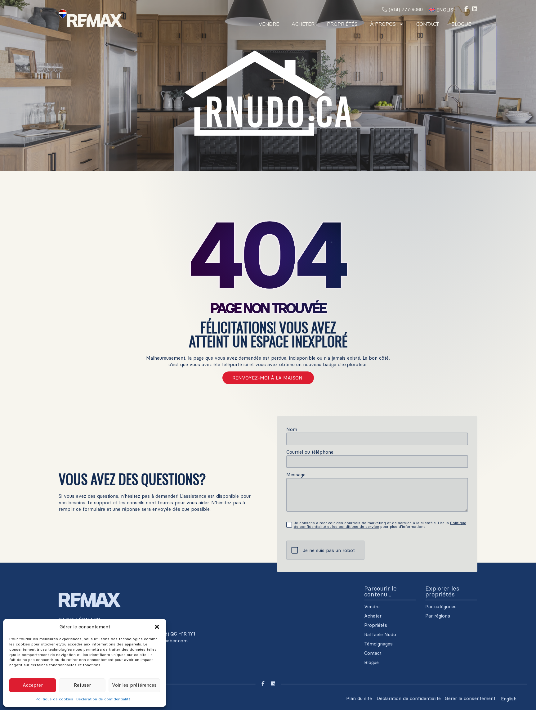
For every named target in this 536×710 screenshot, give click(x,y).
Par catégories (441, 606)
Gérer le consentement (470, 698)
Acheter (303, 24)
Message (296, 474)
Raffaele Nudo (380, 634)
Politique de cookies (54, 699)
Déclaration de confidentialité (103, 699)
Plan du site (359, 698)
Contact (427, 24)
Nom (291, 429)
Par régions (437, 616)
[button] (157, 627)
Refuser (82, 685)
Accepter (33, 685)
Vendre (269, 24)
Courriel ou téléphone (309, 452)
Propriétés (342, 24)
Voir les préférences (134, 685)
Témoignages (378, 644)
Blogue (461, 24)
